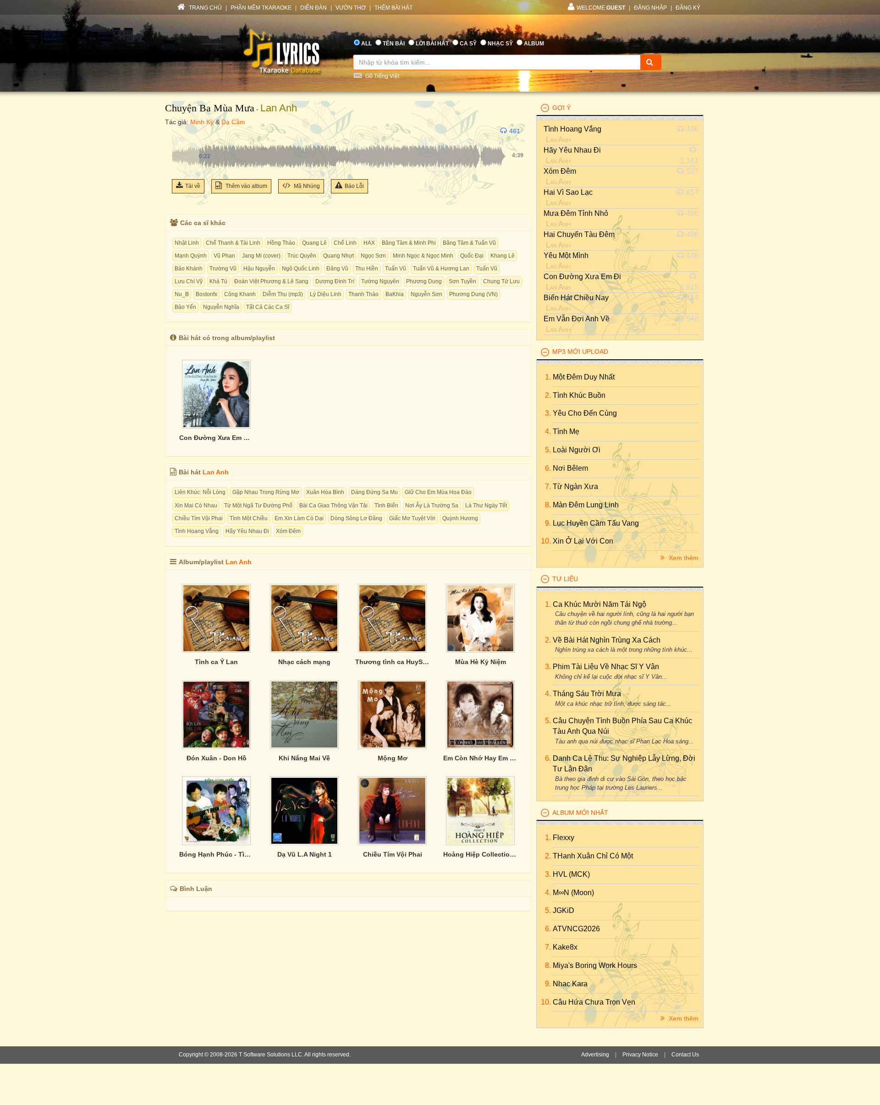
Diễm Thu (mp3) (283, 294)
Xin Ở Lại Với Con (583, 541)
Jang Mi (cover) (261, 256)
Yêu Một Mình (566, 255)
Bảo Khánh (189, 268)
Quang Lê (314, 243)
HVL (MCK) (571, 874)
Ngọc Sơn (373, 256)
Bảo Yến (185, 307)
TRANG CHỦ (204, 8)
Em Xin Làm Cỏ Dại (299, 518)
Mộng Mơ (392, 758)
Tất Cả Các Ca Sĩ (267, 307)
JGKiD (563, 910)
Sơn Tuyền (462, 281)
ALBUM (534, 43)
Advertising (595, 1054)
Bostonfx (206, 294)
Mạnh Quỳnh (191, 256)
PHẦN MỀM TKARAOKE (261, 8)
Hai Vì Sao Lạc (568, 192)
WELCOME (601, 8)
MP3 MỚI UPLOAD (580, 351)
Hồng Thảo (281, 243)
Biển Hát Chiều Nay (576, 298)
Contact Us (685, 1054)
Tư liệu (565, 579)
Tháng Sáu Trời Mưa (587, 694)
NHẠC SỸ (500, 43)
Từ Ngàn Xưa (575, 486)
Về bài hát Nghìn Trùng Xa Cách (606, 640)
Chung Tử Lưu (501, 281)
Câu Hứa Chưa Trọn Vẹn (594, 1002)
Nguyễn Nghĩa (221, 307)
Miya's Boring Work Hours (595, 965)
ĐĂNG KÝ (688, 8)
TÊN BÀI (394, 43)
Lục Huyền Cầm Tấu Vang (596, 523)
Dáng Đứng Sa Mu (374, 492)
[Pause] (181, 131)
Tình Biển (386, 505)
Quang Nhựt (338, 256)
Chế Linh (345, 243)
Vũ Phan (224, 256)
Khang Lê (502, 256)
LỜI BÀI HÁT (432, 43)
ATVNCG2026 (576, 929)
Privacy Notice (640, 1054)
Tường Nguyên (380, 281)
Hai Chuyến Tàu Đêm (579, 234)
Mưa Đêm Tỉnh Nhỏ (576, 213)
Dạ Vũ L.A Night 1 (304, 854)
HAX (369, 243)
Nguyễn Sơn (426, 294)
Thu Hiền (366, 268)
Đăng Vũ (337, 268)
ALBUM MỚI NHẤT (580, 812)
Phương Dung (424, 281)
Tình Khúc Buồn (579, 395)
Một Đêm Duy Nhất (584, 377)
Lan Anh (278, 108)
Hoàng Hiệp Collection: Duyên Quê (480, 854)
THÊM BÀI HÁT (393, 8)
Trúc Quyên (301, 256)
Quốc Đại (472, 256)
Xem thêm (682, 557)
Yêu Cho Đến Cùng (585, 413)
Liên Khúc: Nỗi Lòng (200, 492)
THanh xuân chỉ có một (593, 856)
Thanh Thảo (363, 294)
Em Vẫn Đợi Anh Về (577, 319)
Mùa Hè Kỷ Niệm (480, 661)
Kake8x (565, 947)
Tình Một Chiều (249, 518)
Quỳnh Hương (460, 518)
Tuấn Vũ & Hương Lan (441, 268)
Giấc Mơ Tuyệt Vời (412, 518)
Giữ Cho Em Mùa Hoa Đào (438, 492)
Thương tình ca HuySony (392, 661)
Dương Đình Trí (334, 281)
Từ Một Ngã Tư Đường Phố (258, 505)
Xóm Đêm (288, 531)
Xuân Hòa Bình (325, 492)
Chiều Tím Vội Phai (199, 518)
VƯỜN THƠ (351, 8)
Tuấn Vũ (395, 268)
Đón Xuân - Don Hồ (217, 758)
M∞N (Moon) (573, 892)
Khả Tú (218, 281)
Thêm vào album (245, 186)
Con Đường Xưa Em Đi (582, 276)
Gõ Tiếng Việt (381, 76)
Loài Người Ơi (576, 450)
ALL (366, 43)
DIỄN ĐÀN (313, 8)
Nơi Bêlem (570, 468)
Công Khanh (240, 294)
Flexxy (563, 837)
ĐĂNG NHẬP (650, 8)
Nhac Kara (570, 984)
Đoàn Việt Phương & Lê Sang (271, 281)
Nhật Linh (187, 243)
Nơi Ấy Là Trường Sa (431, 505)
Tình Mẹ (566, 431)
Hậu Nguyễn (259, 268)
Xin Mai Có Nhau (196, 505)
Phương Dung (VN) (473, 294)
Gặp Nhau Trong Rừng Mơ (265, 492)
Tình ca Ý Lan (216, 661)
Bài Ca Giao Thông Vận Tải (333, 505)
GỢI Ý (561, 107)
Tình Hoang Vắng (197, 531)
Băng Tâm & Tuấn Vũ (469, 243)
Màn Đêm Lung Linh (586, 505)
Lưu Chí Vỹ (189, 281)
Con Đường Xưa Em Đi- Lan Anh (216, 437)
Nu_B (182, 294)
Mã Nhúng (306, 186)
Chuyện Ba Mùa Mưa (209, 108)
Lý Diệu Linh (325, 294)
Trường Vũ (222, 268)
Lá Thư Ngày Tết (486, 505)
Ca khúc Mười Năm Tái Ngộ (599, 604)
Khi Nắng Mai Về (304, 758)
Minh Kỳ (202, 122)
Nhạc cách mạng (304, 661)
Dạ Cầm (233, 122)
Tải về (192, 186)
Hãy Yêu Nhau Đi (247, 531)
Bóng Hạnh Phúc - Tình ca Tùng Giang (216, 854)
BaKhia (394, 294)
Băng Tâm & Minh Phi (409, 243)
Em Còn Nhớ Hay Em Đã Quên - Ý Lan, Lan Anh (480, 758)
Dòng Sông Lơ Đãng (356, 518)
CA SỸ (468, 43)
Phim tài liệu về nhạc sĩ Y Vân (606, 667)
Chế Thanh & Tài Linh (233, 243)
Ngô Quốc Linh (300, 268)
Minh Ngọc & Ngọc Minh (423, 256)
